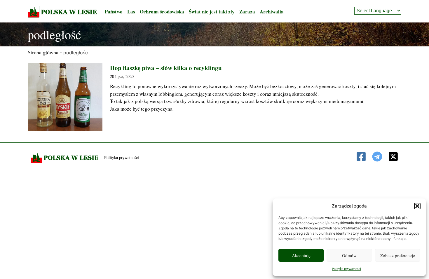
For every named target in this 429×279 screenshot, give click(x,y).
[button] (417, 206)
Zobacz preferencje (397, 255)
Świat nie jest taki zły (212, 11)
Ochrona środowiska (162, 11)
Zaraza (247, 11)
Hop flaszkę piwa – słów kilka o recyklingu (166, 67)
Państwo (114, 11)
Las (131, 11)
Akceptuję (301, 255)
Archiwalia (272, 11)
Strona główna (43, 52)
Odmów (349, 255)
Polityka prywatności (346, 268)
